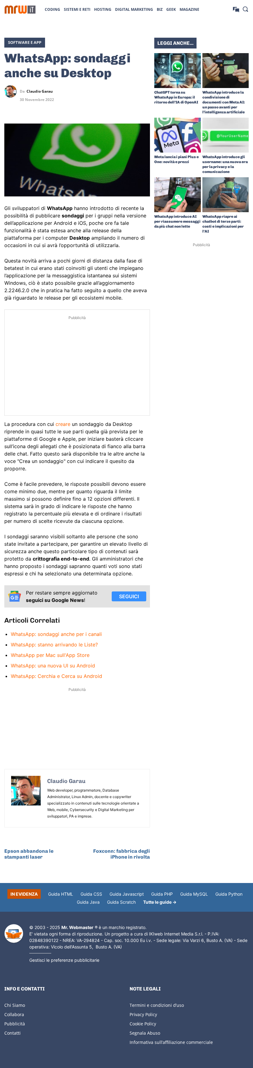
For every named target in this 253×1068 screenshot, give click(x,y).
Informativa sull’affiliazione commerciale (171, 1042)
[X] (101, 91)
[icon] (236, 9)
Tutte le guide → (159, 902)
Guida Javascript (127, 894)
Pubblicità (14, 1024)
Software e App (24, 42)
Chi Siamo (14, 1005)
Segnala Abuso (145, 1033)
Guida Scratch (121, 902)
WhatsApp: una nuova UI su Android (53, 665)
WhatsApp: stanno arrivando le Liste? (54, 644)
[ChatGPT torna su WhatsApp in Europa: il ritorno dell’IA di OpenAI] (177, 70)
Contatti (12, 1033)
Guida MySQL (194, 894)
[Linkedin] (115, 91)
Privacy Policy (143, 1014)
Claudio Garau (40, 91)
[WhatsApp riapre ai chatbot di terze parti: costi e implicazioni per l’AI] (225, 194)
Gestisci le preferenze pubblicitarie (64, 960)
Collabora (14, 1014)
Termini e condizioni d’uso (157, 1005)
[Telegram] (144, 91)
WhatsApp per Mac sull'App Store (50, 655)
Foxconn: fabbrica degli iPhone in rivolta (121, 854)
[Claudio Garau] (12, 91)
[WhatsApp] (129, 91)
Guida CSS (91, 894)
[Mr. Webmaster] (13, 933)
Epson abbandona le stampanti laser (28, 854)
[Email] (144, 106)
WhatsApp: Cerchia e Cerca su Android (56, 676)
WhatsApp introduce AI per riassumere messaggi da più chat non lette (177, 221)
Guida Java (88, 902)
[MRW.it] (20, 10)
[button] (245, 9)
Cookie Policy (143, 1024)
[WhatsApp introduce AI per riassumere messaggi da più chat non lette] (177, 194)
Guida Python (229, 894)
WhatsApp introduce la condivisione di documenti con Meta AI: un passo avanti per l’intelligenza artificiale (223, 102)
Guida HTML (60, 894)
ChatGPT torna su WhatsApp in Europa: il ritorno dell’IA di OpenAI (176, 97)
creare (63, 424)
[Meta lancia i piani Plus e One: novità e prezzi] (177, 135)
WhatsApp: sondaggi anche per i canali (56, 634)
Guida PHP (162, 894)
